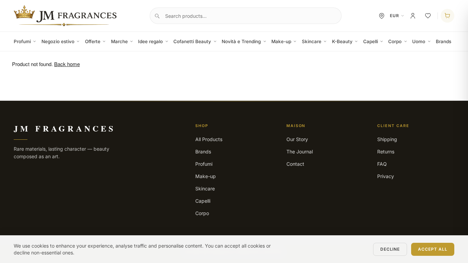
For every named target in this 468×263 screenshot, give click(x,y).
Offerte (92, 41)
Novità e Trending (241, 41)
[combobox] (246, 16)
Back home (67, 63)
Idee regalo (150, 41)
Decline (390, 249)
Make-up (281, 41)
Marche (119, 41)
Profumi (22, 41)
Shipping (387, 139)
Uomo (418, 41)
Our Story (297, 139)
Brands (443, 41)
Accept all (432, 249)
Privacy (385, 176)
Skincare (311, 41)
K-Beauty (342, 41)
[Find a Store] (382, 16)
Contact (295, 164)
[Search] (157, 16)
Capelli (370, 41)
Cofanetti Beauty (192, 41)
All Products (208, 139)
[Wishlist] (428, 16)
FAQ (382, 164)
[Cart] (447, 16)
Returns (385, 151)
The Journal (299, 151)
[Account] (413, 16)
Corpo (395, 41)
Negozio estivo (57, 41)
